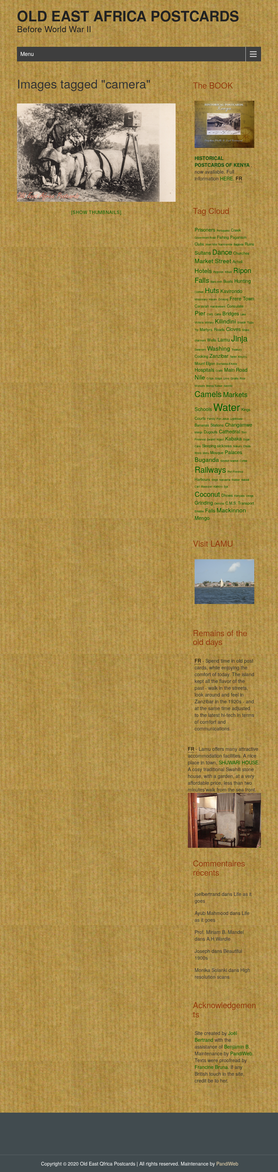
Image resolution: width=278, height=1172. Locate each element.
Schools (203, 409)
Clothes (199, 292)
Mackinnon (231, 510)
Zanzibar (219, 355)
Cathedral (229, 431)
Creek (236, 230)
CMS (210, 314)
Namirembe (225, 244)
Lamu (224, 339)
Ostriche (219, 503)
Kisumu (242, 356)
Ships (215, 480)
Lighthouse (236, 419)
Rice (242, 378)
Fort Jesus (223, 419)
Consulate (235, 306)
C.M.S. (231, 503)
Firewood (200, 439)
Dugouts (211, 431)
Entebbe (199, 511)
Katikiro (218, 486)
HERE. (227, 178)
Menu (27, 54)
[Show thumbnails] (96, 212)
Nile (200, 377)
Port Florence (235, 471)
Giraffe (234, 378)
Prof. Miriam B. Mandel (219, 932)
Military (209, 322)
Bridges (230, 313)
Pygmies (218, 272)
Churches (241, 253)
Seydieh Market (229, 461)
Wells (211, 340)
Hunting (242, 280)
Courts (200, 418)
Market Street (213, 260)
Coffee (243, 461)
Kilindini (225, 321)
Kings (246, 409)
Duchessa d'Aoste (226, 364)
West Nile (211, 244)
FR (239, 178)
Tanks (233, 356)
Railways (210, 469)
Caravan (202, 306)
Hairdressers (217, 306)
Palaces (233, 452)
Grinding (204, 502)
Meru (206, 453)
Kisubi (228, 272)
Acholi (237, 261)
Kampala (239, 495)
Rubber (236, 480)
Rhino (198, 453)
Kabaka (233, 438)
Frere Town (242, 298)
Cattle (217, 314)
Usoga (249, 495)
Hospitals (204, 369)
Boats (228, 281)
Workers (200, 386)
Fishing (223, 237)
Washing (218, 348)
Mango (198, 432)
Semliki (228, 386)
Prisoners (205, 229)
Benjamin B (236, 1046)
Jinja (239, 338)
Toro (243, 432)
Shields (241, 322)
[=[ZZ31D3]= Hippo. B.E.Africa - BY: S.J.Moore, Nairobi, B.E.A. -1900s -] (96, 152)
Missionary (201, 299)
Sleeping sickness (217, 445)
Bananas (202, 425)
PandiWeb (241, 1053)
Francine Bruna (211, 1066)
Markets (235, 394)
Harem (213, 299)
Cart (197, 486)
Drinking (223, 299)
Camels (208, 393)
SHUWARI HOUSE (238, 762)
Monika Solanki (211, 969)
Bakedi (245, 480)
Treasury (237, 349)
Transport (246, 503)
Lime (226, 378)
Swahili (211, 439)
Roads (219, 329)
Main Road (235, 369)
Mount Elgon (205, 363)
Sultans (203, 252)
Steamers (200, 349)
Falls (210, 510)
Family (211, 419)
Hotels (203, 270)
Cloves (233, 329)
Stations (217, 425)
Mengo (202, 517)
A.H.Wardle (218, 938)
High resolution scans (222, 973)
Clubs (199, 244)
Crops (210, 378)
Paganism (238, 237)
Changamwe (238, 424)
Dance (222, 252)
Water (226, 406)
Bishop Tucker (214, 386)
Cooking (201, 356)
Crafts (219, 370)
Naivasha (224, 480)
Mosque (216, 452)
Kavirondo (231, 291)
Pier (200, 313)
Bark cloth (216, 282)
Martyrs (206, 329)
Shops (218, 378)
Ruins (249, 244)
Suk (226, 486)
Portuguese (223, 230)
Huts (212, 290)
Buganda (207, 459)
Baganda (238, 244)
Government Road (205, 237)
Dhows (227, 495)
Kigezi (220, 439)
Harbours (202, 479)
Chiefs (247, 446)
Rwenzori (206, 486)
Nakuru (237, 446)
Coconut (207, 494)
